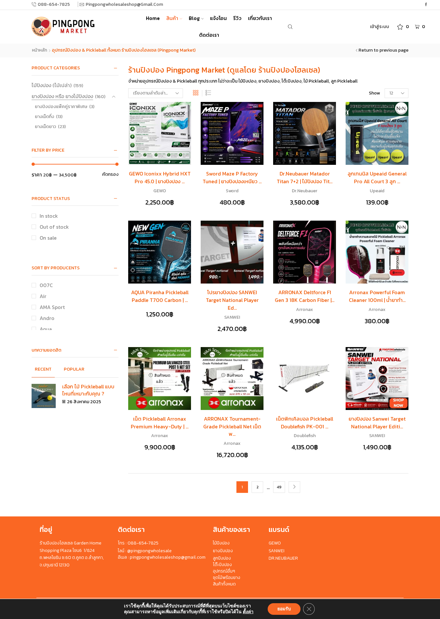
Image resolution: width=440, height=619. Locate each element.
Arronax (304, 309)
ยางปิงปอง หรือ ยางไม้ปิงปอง (62, 96)
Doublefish (305, 435)
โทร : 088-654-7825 (138, 543)
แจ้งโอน (218, 18)
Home (153, 18)
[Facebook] (426, 5)
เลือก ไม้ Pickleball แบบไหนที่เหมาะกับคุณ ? (88, 390)
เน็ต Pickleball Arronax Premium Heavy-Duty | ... (159, 422)
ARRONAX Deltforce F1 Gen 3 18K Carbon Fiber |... (304, 296)
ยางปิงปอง (223, 550)
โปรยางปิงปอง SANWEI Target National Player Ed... (232, 300)
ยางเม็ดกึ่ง (44, 116)
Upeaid (377, 190)
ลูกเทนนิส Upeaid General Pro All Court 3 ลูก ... (377, 177)
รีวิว (237, 18)
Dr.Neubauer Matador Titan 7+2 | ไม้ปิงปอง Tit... (304, 177)
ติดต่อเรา (209, 35)
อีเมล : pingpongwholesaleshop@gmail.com (162, 557)
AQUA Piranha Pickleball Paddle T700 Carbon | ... (159, 296)
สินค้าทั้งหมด (224, 584)
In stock (49, 216)
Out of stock (54, 227)
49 (279, 487)
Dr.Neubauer (304, 190)
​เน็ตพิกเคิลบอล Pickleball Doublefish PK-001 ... (304, 422)
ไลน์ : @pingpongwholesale (145, 550)
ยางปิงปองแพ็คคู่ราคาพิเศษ (61, 106)
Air (43, 296)
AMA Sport (52, 307)
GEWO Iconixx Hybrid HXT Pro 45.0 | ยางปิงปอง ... (160, 177)
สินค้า (172, 18)
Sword (232, 190)
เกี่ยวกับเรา (260, 18)
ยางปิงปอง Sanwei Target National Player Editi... (377, 422)
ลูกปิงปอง (222, 558)
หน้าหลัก (39, 50)
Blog (194, 18)
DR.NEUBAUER (283, 558)
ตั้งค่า (248, 612)
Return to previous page (383, 50)
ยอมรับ (284, 609)
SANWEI (232, 317)
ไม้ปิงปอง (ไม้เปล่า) (52, 85)
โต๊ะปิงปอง (222, 564)
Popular (74, 369)
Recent (43, 369)
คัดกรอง (110, 174)
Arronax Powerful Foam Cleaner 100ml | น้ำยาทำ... (377, 296)
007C (46, 285)
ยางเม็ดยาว (45, 126)
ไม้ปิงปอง (221, 543)
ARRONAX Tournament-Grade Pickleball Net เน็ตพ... (232, 426)
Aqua (46, 329)
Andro (47, 318)
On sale (48, 238)
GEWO (159, 190)
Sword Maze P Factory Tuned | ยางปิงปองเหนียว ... (232, 177)
